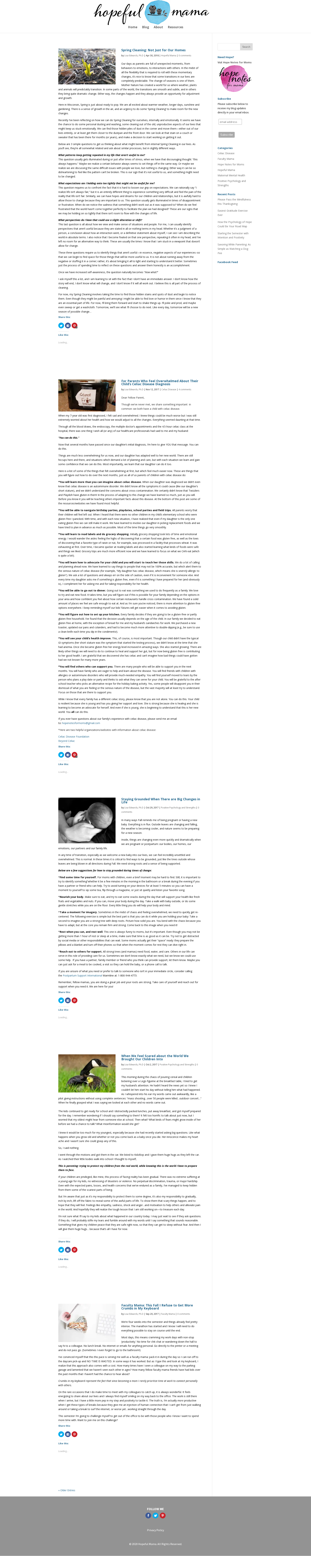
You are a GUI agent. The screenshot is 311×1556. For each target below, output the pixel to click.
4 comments (185, 389)
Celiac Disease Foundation (73, 736)
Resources (175, 27)
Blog (145, 27)
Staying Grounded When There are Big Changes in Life (160, 800)
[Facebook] (148, 1515)
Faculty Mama (168, 1313)
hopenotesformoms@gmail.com (81, 723)
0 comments (185, 55)
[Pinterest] (163, 1515)
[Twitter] (155, 1515)
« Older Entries (66, 1490)
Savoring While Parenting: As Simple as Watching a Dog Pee (234, 249)
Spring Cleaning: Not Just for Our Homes (153, 50)
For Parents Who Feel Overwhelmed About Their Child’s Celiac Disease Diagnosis (159, 382)
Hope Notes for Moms (231, 164)
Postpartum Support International (82, 975)
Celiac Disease (168, 389)
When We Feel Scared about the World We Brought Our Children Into (155, 1057)
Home (132, 27)
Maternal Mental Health (231, 175)
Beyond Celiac (66, 741)
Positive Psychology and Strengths (178, 807)
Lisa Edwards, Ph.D (133, 55)
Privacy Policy (155, 1530)
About (158, 27)
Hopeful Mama (168, 55)
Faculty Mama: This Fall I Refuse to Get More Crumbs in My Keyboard (157, 1306)
